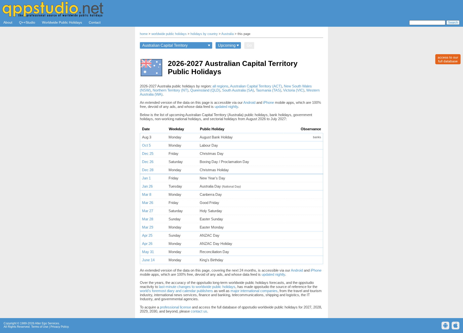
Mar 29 (147, 227)
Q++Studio (27, 22)
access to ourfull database (448, 59)
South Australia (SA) (238, 90)
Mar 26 (147, 203)
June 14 (148, 260)
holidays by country (204, 34)
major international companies (254, 291)
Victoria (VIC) (293, 90)
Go (249, 45)
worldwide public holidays (169, 34)
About (7, 22)
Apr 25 (147, 235)
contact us (199, 311)
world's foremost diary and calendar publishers (176, 291)
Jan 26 (147, 186)
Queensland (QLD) (205, 90)
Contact (95, 22)
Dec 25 (147, 153)
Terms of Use (39, 326)
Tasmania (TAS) (268, 90)
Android (249, 102)
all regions (220, 86)
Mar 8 (146, 194)
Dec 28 (147, 170)
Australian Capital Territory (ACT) (256, 86)
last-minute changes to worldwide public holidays (197, 287)
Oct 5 (146, 145)
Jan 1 (146, 178)
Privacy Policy (59, 326)
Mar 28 (147, 219)
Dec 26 (147, 162)
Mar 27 (147, 211)
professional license (175, 307)
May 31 (148, 252)
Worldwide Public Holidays (62, 22)
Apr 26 (147, 244)
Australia (227, 34)
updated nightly (226, 106)
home (144, 34)
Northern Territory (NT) (170, 90)
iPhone (268, 102)
